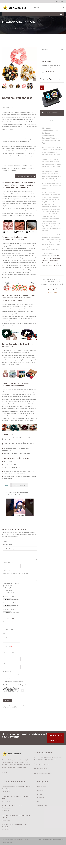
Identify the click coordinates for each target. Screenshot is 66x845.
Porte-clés (45, 258)
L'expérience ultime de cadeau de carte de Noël (16, 816)
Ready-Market (59, 839)
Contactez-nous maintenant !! (56, 738)
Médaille (51, 258)
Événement (40, 797)
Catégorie (15, 28)
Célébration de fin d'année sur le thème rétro (16, 797)
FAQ (38, 801)
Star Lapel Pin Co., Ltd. (19, 839)
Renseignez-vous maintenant (26, 176)
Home (9, 28)
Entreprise (40, 790)
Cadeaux (50, 260)
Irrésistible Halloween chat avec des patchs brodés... (14, 826)
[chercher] (62, 7)
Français (60, 1)
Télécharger (49, 72)
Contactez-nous (42, 805)
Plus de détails (52, 292)
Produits (39, 794)
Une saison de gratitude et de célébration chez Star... (17, 788)
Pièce (58, 255)
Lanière (55, 260)
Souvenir (44, 260)
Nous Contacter (57, 265)
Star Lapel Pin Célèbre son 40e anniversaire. (12, 807)
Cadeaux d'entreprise (54, 263)
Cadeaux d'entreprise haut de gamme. (30, 28)
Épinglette (57, 258)
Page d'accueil (41, 786)
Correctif (44, 263)
